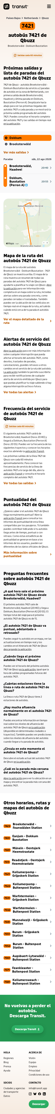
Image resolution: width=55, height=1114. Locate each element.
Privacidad (34, 1070)
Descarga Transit (25, 1029)
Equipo (32, 1062)
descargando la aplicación (17, 649)
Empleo (33, 1066)
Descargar (38, 1104)
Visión (32, 1058)
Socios (8, 1082)
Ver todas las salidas (18, 483)
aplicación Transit (34, 451)
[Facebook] (39, 1093)
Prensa (7, 1066)
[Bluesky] (34, 1094)
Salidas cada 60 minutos (29, 55)
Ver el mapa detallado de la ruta (24, 321)
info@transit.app (38, 1088)
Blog (6, 1062)
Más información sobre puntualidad (20, 554)
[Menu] (48, 6)
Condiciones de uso (39, 1074)
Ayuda (7, 1070)
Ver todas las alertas (18, 392)
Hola (7, 1052)
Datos (7, 1095)
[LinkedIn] (44, 1093)
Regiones (9, 1058)
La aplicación (10, 372)
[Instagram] (30, 1093)
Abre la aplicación (13, 350)
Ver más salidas (15, 152)
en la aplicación (12, 123)
